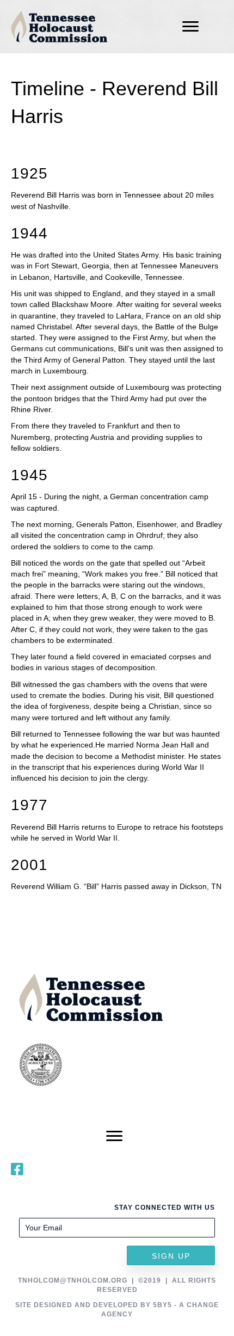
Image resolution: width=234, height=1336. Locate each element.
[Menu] (190, 26)
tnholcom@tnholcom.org (72, 1280)
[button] (171, 1255)
